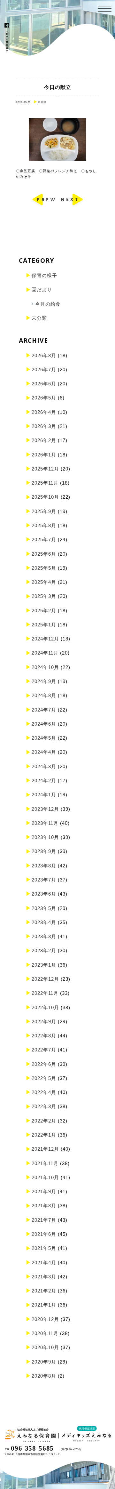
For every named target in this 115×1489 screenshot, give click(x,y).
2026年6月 (44, 383)
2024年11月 (45, 653)
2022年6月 (44, 1064)
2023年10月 (45, 837)
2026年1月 (44, 454)
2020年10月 (45, 1347)
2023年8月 (44, 865)
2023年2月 (44, 950)
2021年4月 (44, 1262)
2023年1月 (44, 965)
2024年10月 (45, 667)
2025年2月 (44, 610)
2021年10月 (45, 1177)
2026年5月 (44, 397)
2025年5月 (44, 568)
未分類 (39, 318)
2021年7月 (44, 1220)
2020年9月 (44, 1361)
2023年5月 (44, 908)
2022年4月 (44, 1092)
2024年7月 (44, 709)
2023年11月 (45, 823)
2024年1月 (44, 794)
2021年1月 (44, 1305)
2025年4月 (44, 582)
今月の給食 (48, 304)
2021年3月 (44, 1276)
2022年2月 (44, 1120)
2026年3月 (44, 426)
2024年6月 (44, 724)
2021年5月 (44, 1248)
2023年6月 (44, 894)
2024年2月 (44, 780)
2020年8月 (44, 1376)
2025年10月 (45, 497)
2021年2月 (44, 1290)
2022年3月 (44, 1106)
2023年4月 (44, 922)
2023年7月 (44, 879)
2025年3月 (44, 596)
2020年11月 (45, 1333)
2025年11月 (45, 483)
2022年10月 (45, 1007)
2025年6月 (44, 554)
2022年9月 (44, 1021)
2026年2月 (44, 440)
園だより (42, 289)
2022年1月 (44, 1135)
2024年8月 (44, 695)
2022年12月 (45, 979)
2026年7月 (44, 369)
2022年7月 (44, 1049)
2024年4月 (44, 752)
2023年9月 (44, 851)
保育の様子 (44, 275)
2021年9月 (44, 1191)
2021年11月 (45, 1163)
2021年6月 (44, 1234)
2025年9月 (44, 511)
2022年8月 (44, 1035)
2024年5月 (44, 738)
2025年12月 (45, 468)
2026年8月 (44, 355)
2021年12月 (45, 1149)
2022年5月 (44, 1078)
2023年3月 (44, 936)
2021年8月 (44, 1205)
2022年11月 (45, 993)
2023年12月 (45, 809)
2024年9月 (44, 681)
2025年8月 (44, 525)
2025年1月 (44, 624)
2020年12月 (45, 1319)
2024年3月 (44, 766)
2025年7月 (44, 539)
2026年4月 (44, 412)
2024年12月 (45, 638)
